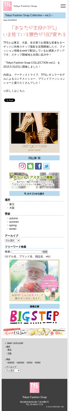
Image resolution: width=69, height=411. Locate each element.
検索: (8, 251)
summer (14, 221)
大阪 (12, 207)
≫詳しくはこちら (14, 90)
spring (13, 225)
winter (12, 228)
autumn (13, 218)
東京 (12, 204)
